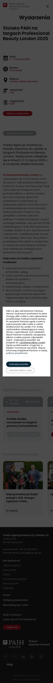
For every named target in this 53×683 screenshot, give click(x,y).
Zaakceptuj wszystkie (18, 364)
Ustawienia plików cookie (32, 342)
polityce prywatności (17, 353)
